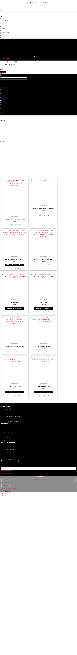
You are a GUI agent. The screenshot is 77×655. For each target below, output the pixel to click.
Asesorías (19, 53)
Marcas (9, 53)
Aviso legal (5, 485)
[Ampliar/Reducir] (1, 493)
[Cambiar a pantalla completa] (4, 493)
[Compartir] (7, 493)
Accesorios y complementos (13, 50)
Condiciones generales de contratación (11, 488)
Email (2, 465)
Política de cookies (6, 482)
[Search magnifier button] (1, 16)
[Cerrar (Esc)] (10, 493)
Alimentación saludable (13, 47)
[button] (14, 225)
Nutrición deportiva (13, 41)
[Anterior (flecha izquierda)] (1, 495)
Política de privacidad (38, 479)
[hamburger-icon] (2, 116)
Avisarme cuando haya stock (14, 264)
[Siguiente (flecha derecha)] (4, 495)
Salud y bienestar (13, 44)
